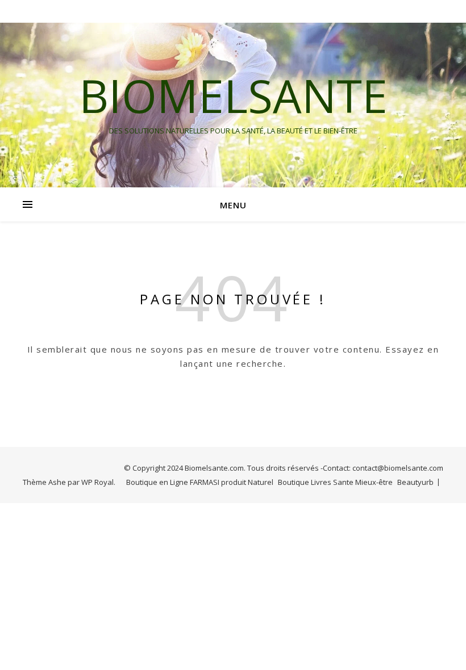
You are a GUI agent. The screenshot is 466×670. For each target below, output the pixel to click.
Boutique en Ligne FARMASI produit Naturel (199, 482)
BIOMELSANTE (233, 95)
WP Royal (97, 482)
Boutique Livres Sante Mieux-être (335, 482)
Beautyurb (415, 482)
